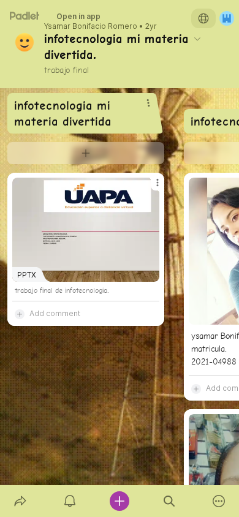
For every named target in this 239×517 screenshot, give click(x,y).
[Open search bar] (169, 501)
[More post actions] (149, 187)
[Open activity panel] (69, 501)
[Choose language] (203, 18)
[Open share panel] (19, 501)
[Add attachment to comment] (19, 313)
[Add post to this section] (85, 153)
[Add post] (119, 501)
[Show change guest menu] (226, 18)
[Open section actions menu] (148, 103)
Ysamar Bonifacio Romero (90, 26)
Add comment (54, 313)
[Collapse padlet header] (197, 38)
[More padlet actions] (219, 501)
